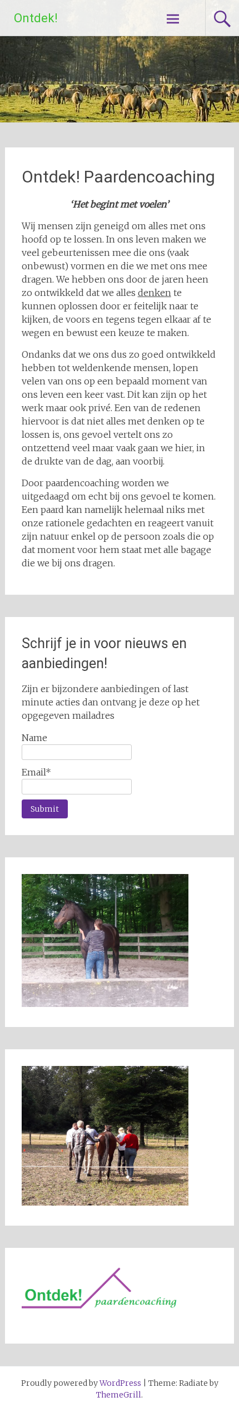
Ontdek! (36, 18)
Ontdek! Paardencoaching (118, 176)
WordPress (120, 1383)
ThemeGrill (118, 1395)
